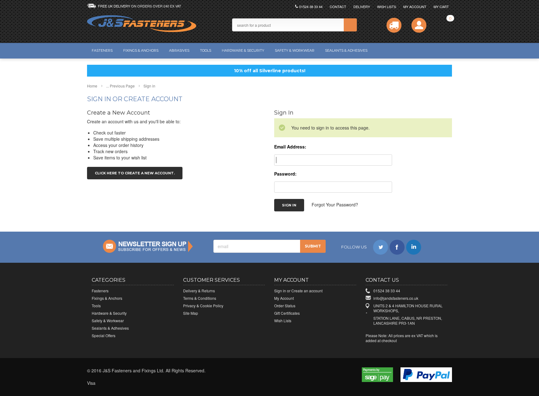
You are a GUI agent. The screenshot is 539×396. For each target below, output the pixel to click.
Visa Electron (106, 383)
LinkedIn (413, 247)
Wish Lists (386, 6)
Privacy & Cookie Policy (203, 305)
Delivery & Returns (199, 290)
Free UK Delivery (139, 5)
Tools (205, 50)
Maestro (133, 383)
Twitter (380, 247)
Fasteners (102, 50)
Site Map (190, 313)
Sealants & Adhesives (346, 50)
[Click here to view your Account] (418, 25)
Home (92, 85)
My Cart (441, 6)
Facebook (397, 247)
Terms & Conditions (199, 298)
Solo (161, 383)
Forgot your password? (335, 204)
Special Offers (103, 335)
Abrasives (179, 50)
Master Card (119, 383)
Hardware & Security (243, 50)
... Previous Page (120, 85)
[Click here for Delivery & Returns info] (393, 25)
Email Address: (290, 147)
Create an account (307, 290)
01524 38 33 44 (311, 6)
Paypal (174, 383)
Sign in (280, 290)
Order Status (284, 305)
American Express (147, 383)
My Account (414, 6)
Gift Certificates (287, 313)
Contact (338, 6)
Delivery (361, 6)
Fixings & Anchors (140, 50)
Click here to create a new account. (135, 173)
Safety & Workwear (294, 50)
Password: (285, 174)
